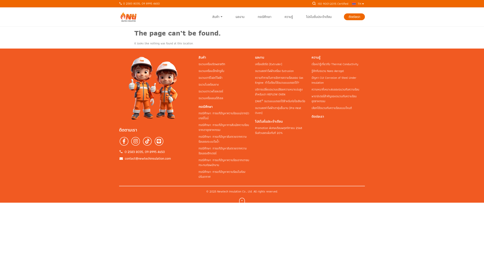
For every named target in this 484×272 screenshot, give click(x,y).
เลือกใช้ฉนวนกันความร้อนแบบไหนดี (332, 108)
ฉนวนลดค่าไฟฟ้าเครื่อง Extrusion (274, 71)
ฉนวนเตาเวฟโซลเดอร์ (211, 91)
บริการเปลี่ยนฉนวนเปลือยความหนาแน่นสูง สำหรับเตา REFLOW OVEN (279, 92)
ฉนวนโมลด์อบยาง (209, 84)
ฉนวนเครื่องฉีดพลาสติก (212, 64)
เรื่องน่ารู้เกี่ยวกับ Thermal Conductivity (335, 64)
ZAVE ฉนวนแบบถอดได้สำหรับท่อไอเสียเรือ (280, 101)
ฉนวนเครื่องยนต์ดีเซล (211, 98)
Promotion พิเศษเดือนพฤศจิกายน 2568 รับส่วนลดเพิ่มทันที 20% (278, 130)
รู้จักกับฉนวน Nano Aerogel (328, 71)
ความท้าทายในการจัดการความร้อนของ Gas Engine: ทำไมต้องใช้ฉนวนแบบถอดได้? (279, 80)
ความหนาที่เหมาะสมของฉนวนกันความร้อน (335, 89)
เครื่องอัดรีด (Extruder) (268, 64)
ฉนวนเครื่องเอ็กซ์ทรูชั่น (211, 71)
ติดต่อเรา (318, 116)
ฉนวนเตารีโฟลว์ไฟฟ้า (210, 77)
